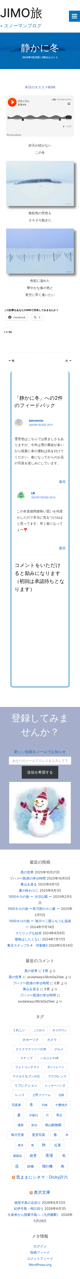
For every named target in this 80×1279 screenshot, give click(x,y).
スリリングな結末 (28, 933)
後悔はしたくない (28, 939)
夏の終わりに (29, 890)
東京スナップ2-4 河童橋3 (27, 945)
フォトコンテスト (27, 1067)
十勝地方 (61, 1105)
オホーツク (30, 1040)
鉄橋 (30, 1166)
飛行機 (47, 1166)
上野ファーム (41, 1095)
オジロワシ (60, 1030)
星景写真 (38, 1135)
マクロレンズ (57, 1076)
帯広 (59, 1115)
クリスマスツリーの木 (31, 1049)
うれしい (19, 1030)
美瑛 (49, 1155)
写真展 (16, 1105)
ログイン (40, 1246)
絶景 (33, 1156)
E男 (33, 493)
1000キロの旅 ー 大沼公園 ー (30, 896)
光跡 (61, 1095)
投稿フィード (40, 1252)
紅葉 (57, 1145)
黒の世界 (27, 872)
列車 (45, 1105)
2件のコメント (50, 57)
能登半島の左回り (28, 1202)
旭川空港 (17, 1135)
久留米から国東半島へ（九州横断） (34, 1215)
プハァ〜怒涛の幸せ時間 (28, 878)
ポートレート (55, 1067)
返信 (62, 481)
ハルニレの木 (49, 1058)
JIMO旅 (21, 13)
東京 (21, 1145)
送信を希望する (40, 772)
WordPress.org (40, 1265)
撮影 (21, 1125)
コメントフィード (40, 1258)
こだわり (39, 1030)
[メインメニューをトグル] (74, 16)
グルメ (58, 1049)
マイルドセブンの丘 (26, 1076)
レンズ (19, 1095)
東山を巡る (29, 884)
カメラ (52, 1040)
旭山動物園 (53, 1125)
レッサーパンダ (55, 1085)
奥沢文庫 (42, 1192)
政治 (34, 1125)
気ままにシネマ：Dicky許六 (42, 1177)
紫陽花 (17, 1155)
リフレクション (25, 1085)
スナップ (26, 1058)
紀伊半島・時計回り (28, 1208)
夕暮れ (33, 1115)
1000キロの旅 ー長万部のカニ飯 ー (34, 909)
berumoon (36, 420)
